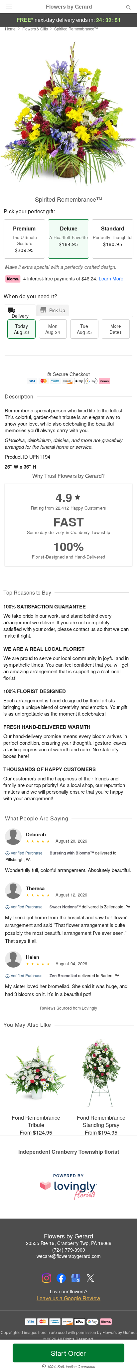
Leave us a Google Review (68, 1298)
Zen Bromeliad (63, 975)
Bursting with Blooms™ (72, 853)
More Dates (115, 329)
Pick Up (57, 310)
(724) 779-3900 (68, 1249)
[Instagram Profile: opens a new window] (46, 1278)
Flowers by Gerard (69, 6)
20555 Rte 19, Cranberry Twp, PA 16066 (68, 1243)
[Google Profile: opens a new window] (75, 1278)
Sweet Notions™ (65, 907)
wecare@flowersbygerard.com (69, 1256)
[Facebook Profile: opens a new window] (61, 1278)
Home (10, 28)
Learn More (111, 278)
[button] (122, 1357)
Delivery (20, 314)
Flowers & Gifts (35, 28)
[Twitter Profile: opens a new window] (90, 1278)
